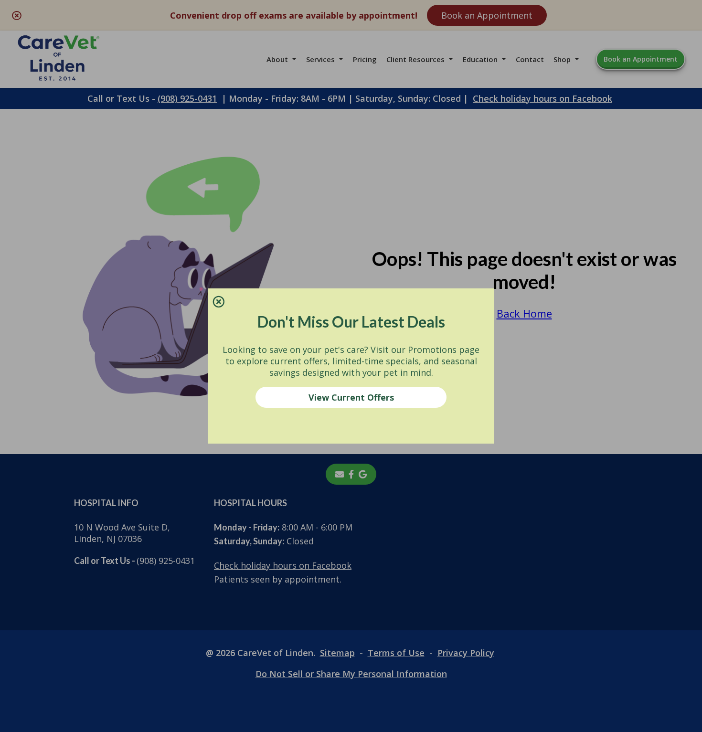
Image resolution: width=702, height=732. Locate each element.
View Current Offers (351, 397)
